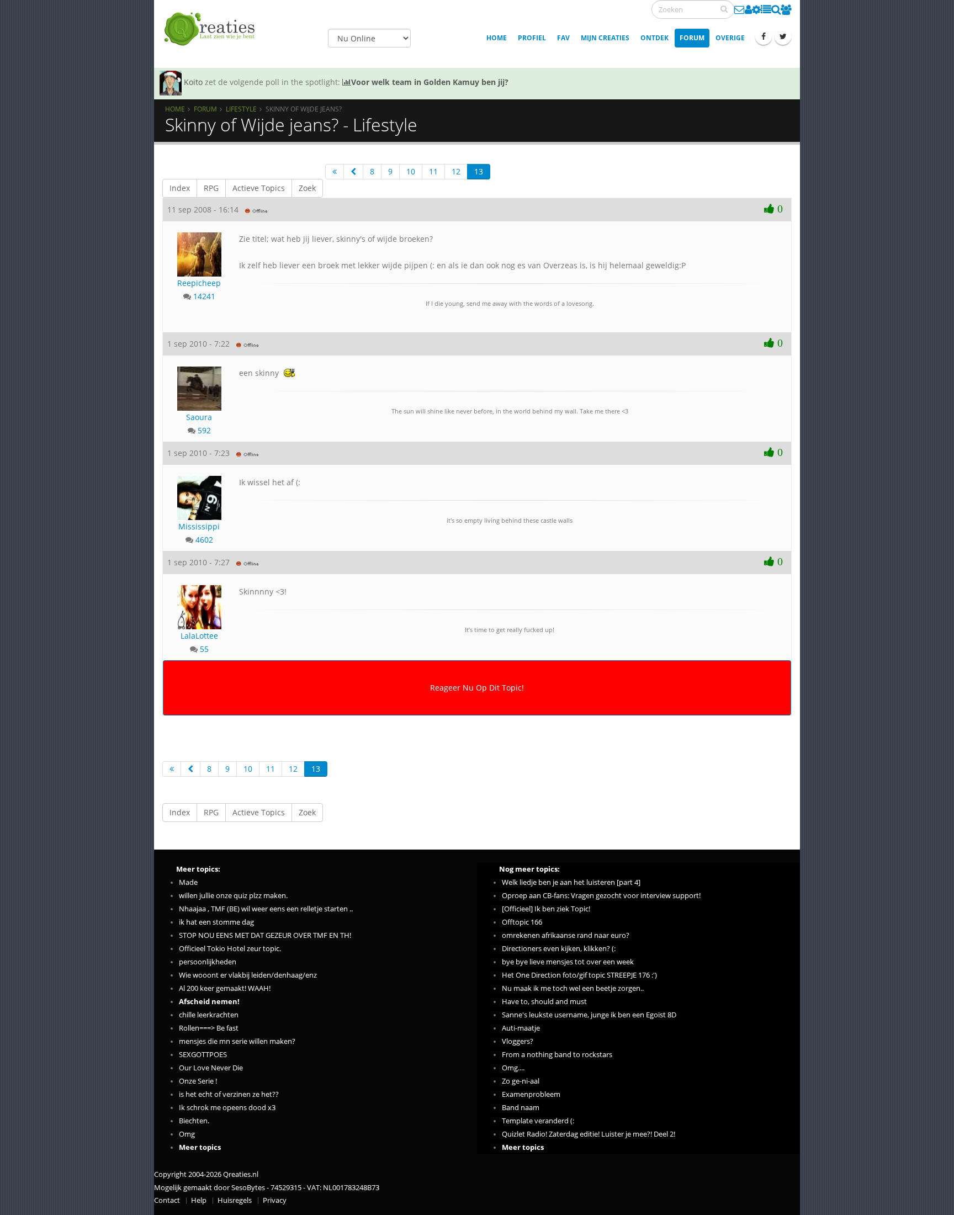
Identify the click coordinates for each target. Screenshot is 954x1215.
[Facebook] (763, 36)
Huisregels (235, 1200)
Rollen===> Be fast (209, 1028)
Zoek (307, 188)
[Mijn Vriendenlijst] (786, 9)
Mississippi (199, 526)
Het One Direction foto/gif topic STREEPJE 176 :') (579, 975)
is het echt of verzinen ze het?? (229, 1094)
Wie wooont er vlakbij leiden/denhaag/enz (248, 975)
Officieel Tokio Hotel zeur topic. (230, 948)
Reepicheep (199, 283)
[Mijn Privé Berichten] (739, 9)
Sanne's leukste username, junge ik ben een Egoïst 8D (589, 1015)
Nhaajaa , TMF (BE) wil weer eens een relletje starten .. (266, 909)
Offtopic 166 (522, 922)
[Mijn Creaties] (766, 9)
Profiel (532, 38)
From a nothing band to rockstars (557, 1054)
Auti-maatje (521, 1028)
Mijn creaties (605, 38)
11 (433, 171)
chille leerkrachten (209, 1015)
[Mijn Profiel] (748, 9)
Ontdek (654, 38)
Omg (187, 1134)
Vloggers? (517, 1041)
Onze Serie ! (198, 1081)
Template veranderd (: (538, 1121)
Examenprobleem (531, 1094)
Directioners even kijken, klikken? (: (559, 948)
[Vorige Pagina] (353, 171)
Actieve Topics (258, 188)
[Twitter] (783, 36)
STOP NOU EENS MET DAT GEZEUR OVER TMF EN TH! (265, 935)
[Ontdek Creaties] (776, 9)
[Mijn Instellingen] (756, 9)
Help (198, 1200)
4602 (204, 539)
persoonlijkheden (207, 962)
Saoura (199, 417)
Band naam (520, 1107)
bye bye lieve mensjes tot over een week (568, 962)
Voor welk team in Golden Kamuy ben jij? (429, 82)
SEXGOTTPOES (203, 1054)
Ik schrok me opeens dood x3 (227, 1107)
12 (456, 171)
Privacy (275, 1200)
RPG (211, 188)
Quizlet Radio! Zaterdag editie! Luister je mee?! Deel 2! (588, 1134)
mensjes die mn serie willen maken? (237, 1041)
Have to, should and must (544, 1001)
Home (496, 38)
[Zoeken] (724, 9)
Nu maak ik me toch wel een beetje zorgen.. (573, 988)
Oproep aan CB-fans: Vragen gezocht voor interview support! (601, 895)
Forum (692, 38)
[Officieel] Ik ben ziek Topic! (546, 909)
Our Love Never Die (211, 1068)
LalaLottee (199, 635)
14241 (204, 296)
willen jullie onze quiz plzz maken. (233, 895)
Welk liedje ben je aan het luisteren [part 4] (571, 882)
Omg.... (513, 1068)
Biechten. (194, 1121)
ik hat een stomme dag (216, 922)
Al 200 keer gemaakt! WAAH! (225, 988)
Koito (193, 82)
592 (204, 430)
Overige (730, 38)
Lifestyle (241, 108)
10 (410, 171)
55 (204, 649)
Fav (563, 38)
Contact (167, 1200)
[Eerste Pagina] (334, 171)
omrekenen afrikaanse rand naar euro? (565, 935)
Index (179, 188)
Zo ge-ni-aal (520, 1081)
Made (188, 882)
